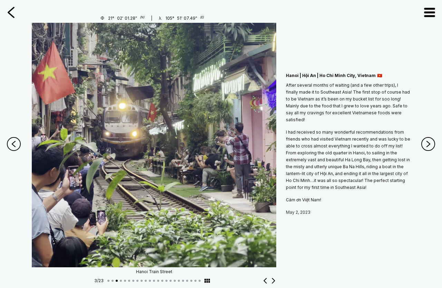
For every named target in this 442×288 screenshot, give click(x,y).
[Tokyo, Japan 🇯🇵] (14, 144)
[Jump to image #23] (200, 281)
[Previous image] (265, 281)
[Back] (11, 12)
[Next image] (273, 281)
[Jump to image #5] (125, 281)
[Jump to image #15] (166, 281)
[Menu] (429, 12)
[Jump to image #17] (175, 281)
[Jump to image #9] (142, 281)
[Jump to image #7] (133, 281)
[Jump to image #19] (183, 281)
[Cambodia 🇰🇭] (428, 144)
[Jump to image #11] (150, 281)
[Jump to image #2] (112, 281)
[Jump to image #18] (179, 281)
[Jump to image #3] (117, 281)
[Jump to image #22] (195, 281)
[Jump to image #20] (187, 281)
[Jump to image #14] (162, 281)
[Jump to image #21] (191, 281)
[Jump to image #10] (146, 281)
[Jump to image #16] (171, 281)
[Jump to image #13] (158, 281)
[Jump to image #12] (154, 281)
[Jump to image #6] (129, 281)
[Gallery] (207, 281)
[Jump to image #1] (108, 281)
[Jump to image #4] (121, 281)
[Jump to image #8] (137, 281)
